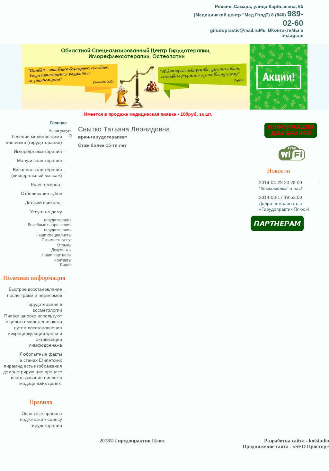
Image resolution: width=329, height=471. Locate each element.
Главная (58, 122)
